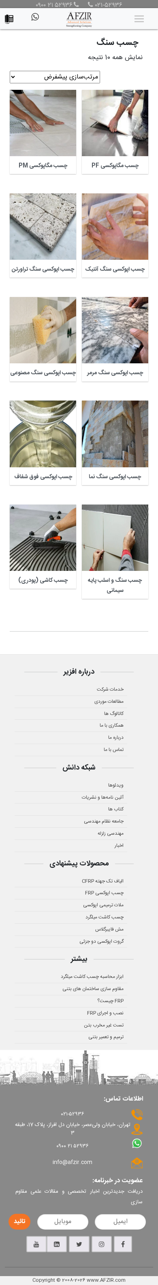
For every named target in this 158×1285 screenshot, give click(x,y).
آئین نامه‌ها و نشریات (103, 797)
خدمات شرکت (110, 689)
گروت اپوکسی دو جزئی (101, 941)
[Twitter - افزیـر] (79, 1244)
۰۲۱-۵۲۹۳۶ (107, 6)
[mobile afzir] (11, 17)
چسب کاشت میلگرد (104, 917)
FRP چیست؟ (110, 1001)
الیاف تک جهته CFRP (103, 881)
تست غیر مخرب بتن (104, 1025)
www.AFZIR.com (106, 1280)
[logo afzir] (79, 18)
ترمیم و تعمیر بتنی (106, 1037)
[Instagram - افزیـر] (102, 1244)
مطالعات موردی (109, 702)
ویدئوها (116, 785)
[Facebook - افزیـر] (123, 1244)
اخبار (119, 846)
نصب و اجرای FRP (105, 1013)
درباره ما (116, 738)
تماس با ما (114, 750)
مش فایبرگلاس (109, 929)
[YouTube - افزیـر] (36, 1244)
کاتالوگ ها (114, 714)
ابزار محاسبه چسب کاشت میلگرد (92, 977)
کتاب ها (116, 809)
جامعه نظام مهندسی (104, 821)
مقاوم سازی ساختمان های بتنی (93, 989)
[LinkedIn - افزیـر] (57, 1244)
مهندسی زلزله (111, 833)
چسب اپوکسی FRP (104, 893)
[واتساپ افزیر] (34, 20)
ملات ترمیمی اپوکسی (103, 905)
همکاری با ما (112, 725)
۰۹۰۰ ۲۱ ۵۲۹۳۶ (54, 6)
